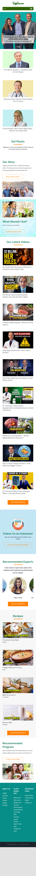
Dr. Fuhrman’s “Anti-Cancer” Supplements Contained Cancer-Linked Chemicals (18, 408)
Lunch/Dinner (6, 697)
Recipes (5, 805)
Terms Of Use (29, 795)
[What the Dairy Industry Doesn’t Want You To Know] (18, 88)
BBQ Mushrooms (9, 695)
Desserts (5, 642)
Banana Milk (7, 723)
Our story (5, 796)
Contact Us (28, 803)
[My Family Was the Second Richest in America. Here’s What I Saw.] (18, 256)
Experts (5, 803)
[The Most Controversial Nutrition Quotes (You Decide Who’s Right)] (18, 284)
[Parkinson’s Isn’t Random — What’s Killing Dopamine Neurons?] (18, 425)
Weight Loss (17, 802)
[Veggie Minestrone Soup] (18, 658)
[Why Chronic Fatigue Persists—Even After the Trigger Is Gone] (18, 453)
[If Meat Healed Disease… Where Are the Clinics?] (18, 312)
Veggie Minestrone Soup (12, 668)
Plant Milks (5, 724)
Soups (4, 669)
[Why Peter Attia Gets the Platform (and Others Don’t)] (18, 367)
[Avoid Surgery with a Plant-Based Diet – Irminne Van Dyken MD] (18, 118)
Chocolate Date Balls (11, 640)
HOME (5, 793)
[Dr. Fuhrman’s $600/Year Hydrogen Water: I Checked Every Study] (18, 480)
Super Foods (17, 824)
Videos (5, 798)
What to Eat (17, 798)
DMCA (27, 800)
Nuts (15, 826)
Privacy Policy (29, 798)
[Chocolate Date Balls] (18, 630)
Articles (5, 800)
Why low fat (17, 800)
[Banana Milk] (18, 713)
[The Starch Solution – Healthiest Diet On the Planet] (18, 59)
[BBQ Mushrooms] (18, 685)
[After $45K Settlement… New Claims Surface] (18, 339)
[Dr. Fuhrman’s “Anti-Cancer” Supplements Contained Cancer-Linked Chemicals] (18, 395)
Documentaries (18, 809)
